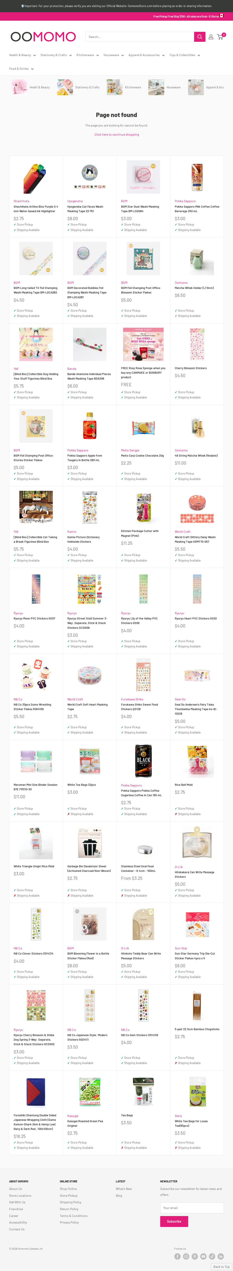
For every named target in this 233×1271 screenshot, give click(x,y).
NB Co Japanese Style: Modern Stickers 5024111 (87, 1037)
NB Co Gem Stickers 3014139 (139, 1035)
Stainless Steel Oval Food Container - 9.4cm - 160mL (138, 868)
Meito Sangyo (130, 450)
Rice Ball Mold (183, 784)
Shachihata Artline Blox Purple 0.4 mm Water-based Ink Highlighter (36, 209)
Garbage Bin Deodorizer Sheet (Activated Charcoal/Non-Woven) (89, 868)
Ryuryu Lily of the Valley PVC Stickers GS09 (139, 621)
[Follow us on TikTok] (212, 1256)
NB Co (18, 699)
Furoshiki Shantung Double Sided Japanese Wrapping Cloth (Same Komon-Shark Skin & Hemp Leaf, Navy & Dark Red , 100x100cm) (35, 1122)
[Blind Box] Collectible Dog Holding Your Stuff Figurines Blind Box (36, 376)
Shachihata (21, 201)
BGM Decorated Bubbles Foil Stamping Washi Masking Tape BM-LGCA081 (86, 292)
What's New (124, 1189)
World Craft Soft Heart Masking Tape (87, 707)
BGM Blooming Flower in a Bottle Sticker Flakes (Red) (88, 956)
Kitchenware (85, 55)
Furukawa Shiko (132, 699)
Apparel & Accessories (144, 55)
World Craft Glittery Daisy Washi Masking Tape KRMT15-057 (195, 539)
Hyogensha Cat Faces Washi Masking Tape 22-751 (85, 209)
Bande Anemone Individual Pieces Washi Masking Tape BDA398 (89, 376)
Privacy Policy (69, 1222)
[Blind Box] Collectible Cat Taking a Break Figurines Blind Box (35, 539)
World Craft (182, 531)
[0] (220, 37)
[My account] (211, 36)
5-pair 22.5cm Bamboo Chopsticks (197, 1029)
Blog (119, 1195)
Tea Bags (127, 1115)
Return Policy (69, 1209)
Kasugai (73, 1116)
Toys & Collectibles (182, 55)
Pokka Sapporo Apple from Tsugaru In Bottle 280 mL (84, 458)
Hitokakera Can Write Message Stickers (194, 874)
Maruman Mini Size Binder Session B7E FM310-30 (35, 787)
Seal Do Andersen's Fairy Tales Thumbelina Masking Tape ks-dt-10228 (196, 709)
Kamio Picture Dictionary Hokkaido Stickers (83, 539)
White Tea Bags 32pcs (81, 784)
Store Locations (20, 1195)
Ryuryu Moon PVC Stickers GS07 (34, 618)
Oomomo (181, 282)
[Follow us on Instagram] (186, 1256)
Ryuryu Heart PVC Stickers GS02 (196, 618)
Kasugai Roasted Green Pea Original (85, 1123)
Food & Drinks (19, 68)
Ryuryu (18, 613)
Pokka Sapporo (185, 201)
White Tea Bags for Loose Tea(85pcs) (191, 1123)
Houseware (111, 55)
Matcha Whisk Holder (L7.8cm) (194, 288)
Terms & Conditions (74, 1216)
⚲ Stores (214, 16)
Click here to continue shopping (116, 134)
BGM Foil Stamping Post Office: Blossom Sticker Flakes (141, 290)
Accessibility (18, 1222)
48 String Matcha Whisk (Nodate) (196, 455)
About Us (15, 1189)
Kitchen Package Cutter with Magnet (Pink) (140, 533)
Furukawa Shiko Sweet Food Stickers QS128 (139, 707)
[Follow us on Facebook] (177, 1256)
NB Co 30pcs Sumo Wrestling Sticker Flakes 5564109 (32, 707)
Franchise (16, 1209)
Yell (16, 369)
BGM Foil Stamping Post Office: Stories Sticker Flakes (34, 458)
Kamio (71, 531)
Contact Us (17, 1229)
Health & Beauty (20, 55)
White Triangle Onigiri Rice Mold (34, 866)
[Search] (199, 37)
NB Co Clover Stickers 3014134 (33, 953)
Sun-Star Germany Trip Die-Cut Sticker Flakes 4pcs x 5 (195, 956)
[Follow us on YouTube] (203, 1256)
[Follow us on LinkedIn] (221, 1256)
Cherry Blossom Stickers (191, 368)
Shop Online (68, 1189)
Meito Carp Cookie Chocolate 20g (142, 455)
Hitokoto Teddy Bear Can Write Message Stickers (141, 956)
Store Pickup (69, 1195)
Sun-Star (181, 948)
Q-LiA (179, 867)
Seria (178, 1116)
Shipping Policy (70, 1202)
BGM (124, 201)
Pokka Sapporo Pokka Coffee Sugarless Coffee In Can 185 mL (141, 793)
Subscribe (174, 1221)
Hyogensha (75, 201)
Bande (71, 369)
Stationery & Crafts (54, 55)
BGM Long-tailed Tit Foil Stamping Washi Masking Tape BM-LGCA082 (35, 290)
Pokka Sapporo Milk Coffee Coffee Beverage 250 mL (197, 209)
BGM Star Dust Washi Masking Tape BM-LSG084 (140, 209)
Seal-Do (180, 699)
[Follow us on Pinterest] (195, 1256)
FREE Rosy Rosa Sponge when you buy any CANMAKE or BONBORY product (143, 372)
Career (13, 1216)
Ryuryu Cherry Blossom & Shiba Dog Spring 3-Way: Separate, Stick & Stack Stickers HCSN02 (34, 1039)
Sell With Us (17, 1202)
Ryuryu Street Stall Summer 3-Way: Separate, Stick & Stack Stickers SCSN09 (87, 623)
